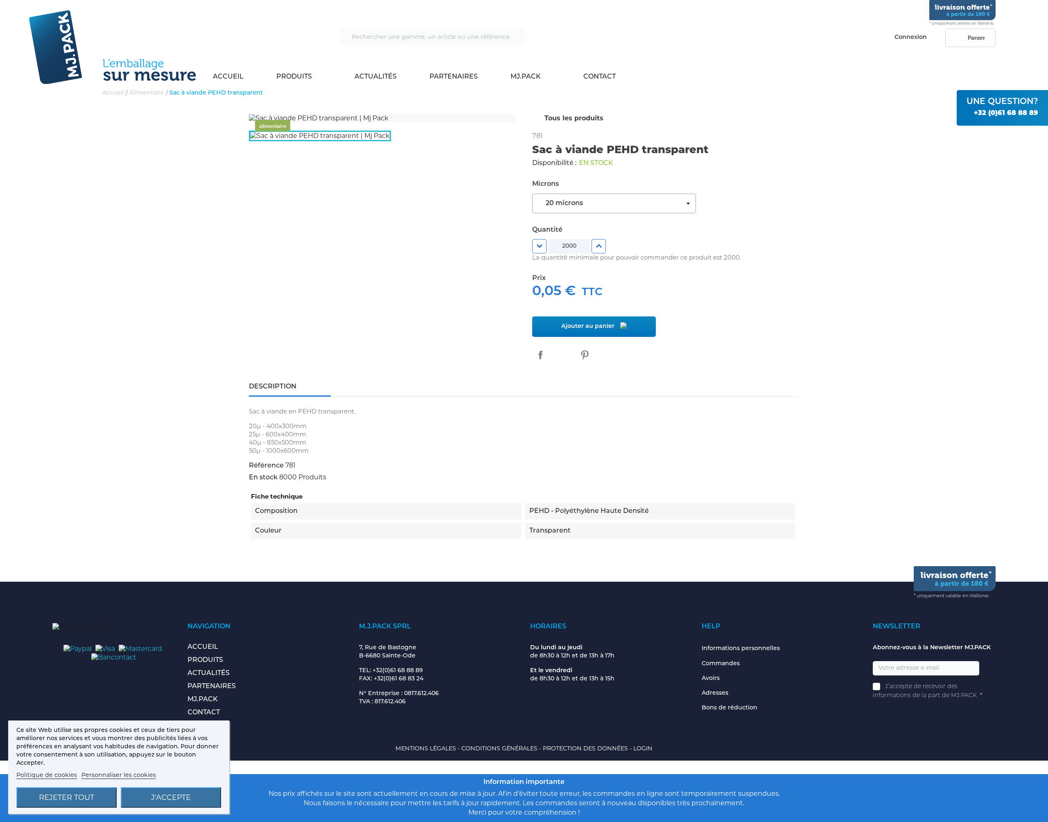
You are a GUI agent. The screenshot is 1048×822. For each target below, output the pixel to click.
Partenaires (453, 77)
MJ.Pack (525, 77)
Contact (599, 77)
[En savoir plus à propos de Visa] (105, 648)
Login (643, 748)
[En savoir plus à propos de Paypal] (77, 648)
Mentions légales (426, 748)
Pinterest (584, 355)
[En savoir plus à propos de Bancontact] (113, 657)
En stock (263, 477)
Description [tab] (272, 387)
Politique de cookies (46, 775)
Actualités (376, 77)
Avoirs (711, 678)
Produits (294, 77)
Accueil (228, 77)
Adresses (715, 693)
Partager (540, 355)
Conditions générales (500, 748)
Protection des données (586, 748)
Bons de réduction (729, 708)
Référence (266, 466)
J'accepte (171, 797)
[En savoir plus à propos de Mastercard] (140, 648)
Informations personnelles (741, 649)
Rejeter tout (66, 797)
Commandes (721, 664)
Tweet (562, 355)
